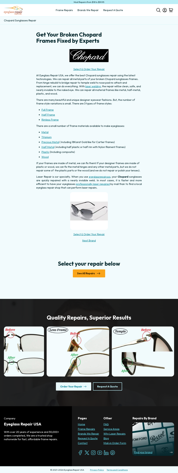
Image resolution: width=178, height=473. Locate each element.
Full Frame (47, 109)
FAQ (106, 424)
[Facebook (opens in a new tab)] (80, 452)
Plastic (45, 152)
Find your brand (143, 452)
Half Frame (48, 114)
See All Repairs (86, 273)
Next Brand (89, 240)
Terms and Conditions (117, 469)
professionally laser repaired (93, 184)
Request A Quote (88, 438)
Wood (45, 156)
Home (81, 424)
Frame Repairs (86, 429)
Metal (44, 132)
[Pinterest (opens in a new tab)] (112, 452)
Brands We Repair (88, 433)
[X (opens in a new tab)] (87, 452)
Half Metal (47, 147)
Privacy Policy (97, 469)
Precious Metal (50, 142)
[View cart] (171, 10)
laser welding (93, 86)
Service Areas (111, 429)
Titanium (46, 137)
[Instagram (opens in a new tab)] (93, 452)
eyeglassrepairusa (99, 176)
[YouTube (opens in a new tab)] (99, 452)
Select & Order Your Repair (89, 69)
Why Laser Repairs (114, 433)
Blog (106, 438)
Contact (83, 443)
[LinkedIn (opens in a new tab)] (106, 452)
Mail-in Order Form (114, 443)
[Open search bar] (158, 10)
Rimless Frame (50, 119)
